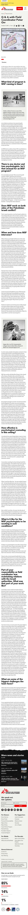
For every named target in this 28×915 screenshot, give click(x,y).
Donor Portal (4, 819)
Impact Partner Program (6, 826)
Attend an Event (18, 821)
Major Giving (4, 825)
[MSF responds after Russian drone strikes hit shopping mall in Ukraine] (14, 763)
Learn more (4, 4)
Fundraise (17, 819)
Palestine (4, 62)
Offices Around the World (7, 840)
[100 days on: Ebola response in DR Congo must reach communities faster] (14, 779)
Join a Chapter (18, 825)
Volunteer (17, 823)
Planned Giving (4, 828)
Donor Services (4, 817)
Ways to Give (4, 823)
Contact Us (3, 851)
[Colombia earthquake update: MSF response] (14, 771)
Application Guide (19, 844)
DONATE (20, 8)
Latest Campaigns (19, 817)
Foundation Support (5, 830)
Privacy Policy (4, 853)
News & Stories (9, 13)
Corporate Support (5, 832)
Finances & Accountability (7, 821)
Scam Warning (4, 855)
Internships (17, 845)
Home (2, 13)
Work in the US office (19, 838)
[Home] (7, 8)
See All (2, 757)
